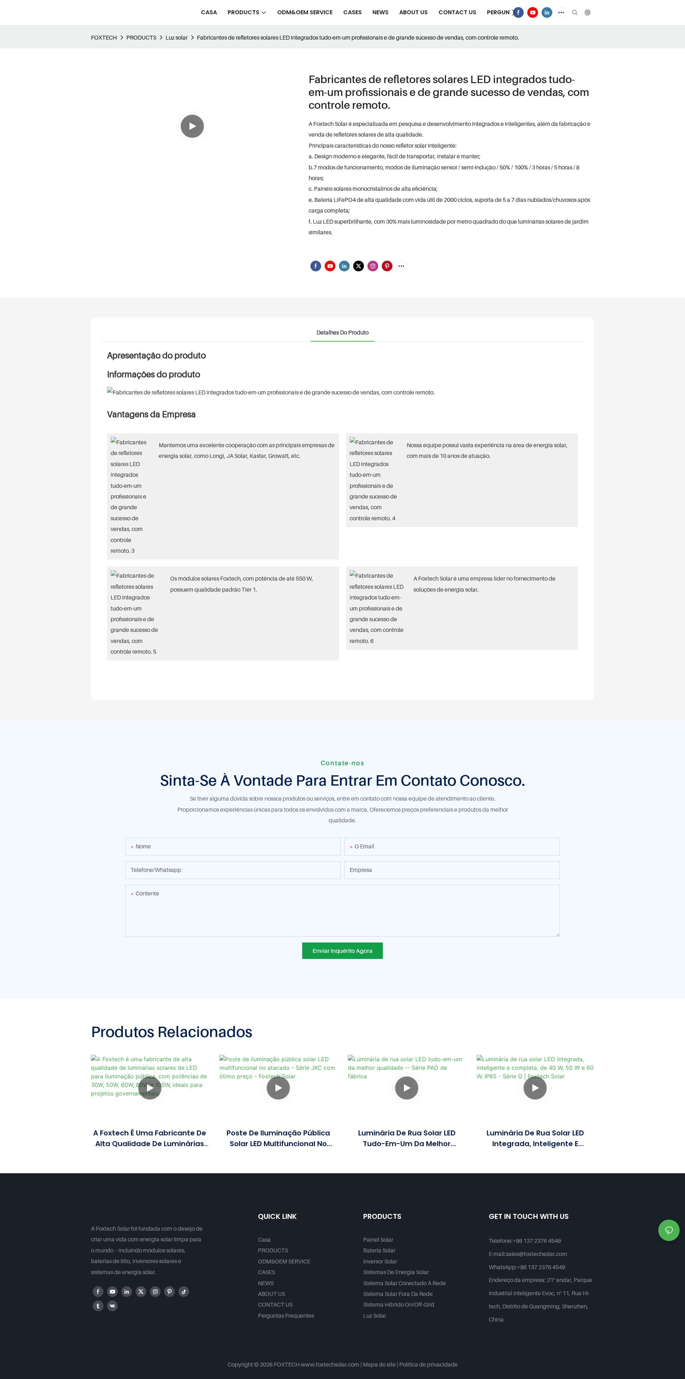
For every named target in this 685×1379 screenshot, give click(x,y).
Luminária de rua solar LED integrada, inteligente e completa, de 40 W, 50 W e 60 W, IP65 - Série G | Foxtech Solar (535, 1138)
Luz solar (177, 37)
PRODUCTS (141, 37)
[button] (514, 12)
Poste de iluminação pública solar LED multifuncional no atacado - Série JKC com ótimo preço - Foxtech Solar (278, 1138)
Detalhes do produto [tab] (342, 332)
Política (408, 1364)
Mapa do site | (380, 1364)
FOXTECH (104, 37)
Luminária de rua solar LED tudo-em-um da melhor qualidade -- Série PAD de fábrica (407, 1138)
